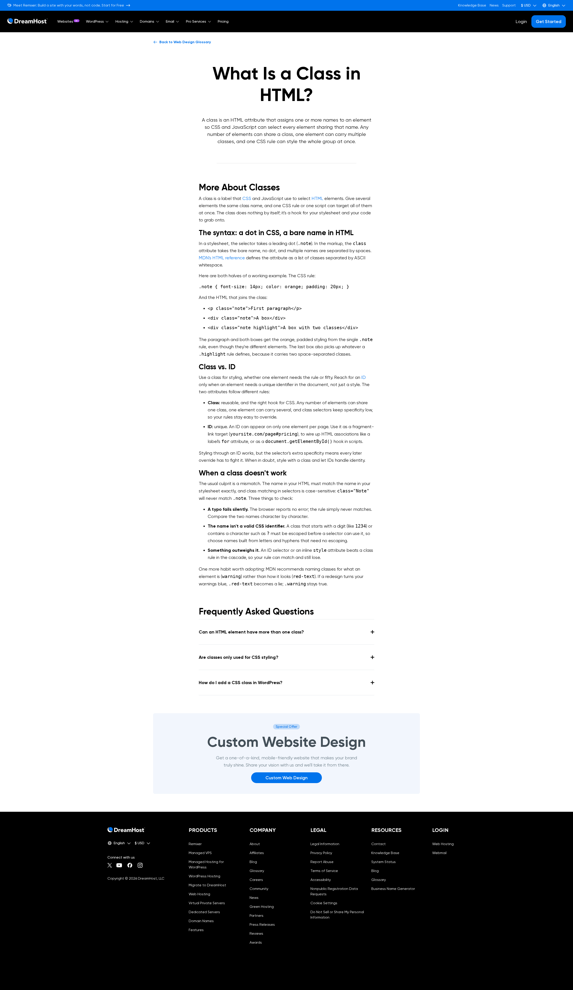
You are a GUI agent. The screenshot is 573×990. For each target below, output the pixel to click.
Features (196, 930)
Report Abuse (322, 862)
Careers (256, 880)
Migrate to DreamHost (207, 885)
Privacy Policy (321, 853)
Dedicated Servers (204, 912)
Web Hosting (199, 894)
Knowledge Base (472, 5)
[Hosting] (132, 21)
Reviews (256, 933)
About (255, 844)
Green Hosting (262, 906)
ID (363, 377)
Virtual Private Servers (207, 903)
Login (521, 21)
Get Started (548, 21)
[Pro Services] (209, 21)
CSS (246, 198)
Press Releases (262, 924)
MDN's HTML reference (222, 257)
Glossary (257, 871)
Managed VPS (200, 853)
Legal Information (324, 844)
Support (509, 5)
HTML (317, 198)
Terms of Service (324, 871)
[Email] (177, 21)
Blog (253, 862)
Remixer (195, 844)
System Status (383, 862)
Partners (256, 915)
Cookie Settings (337, 903)
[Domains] (158, 21)
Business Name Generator (393, 889)
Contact (378, 844)
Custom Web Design (286, 777)
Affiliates (257, 853)
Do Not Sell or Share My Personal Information (337, 914)
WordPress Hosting (204, 876)
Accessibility (320, 880)
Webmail (439, 853)
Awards (256, 942)
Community (259, 889)
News (494, 5)
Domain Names (201, 921)
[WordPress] (107, 21)
